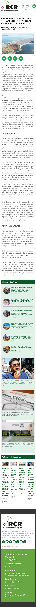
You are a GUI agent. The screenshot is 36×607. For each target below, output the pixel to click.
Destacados (6, 29)
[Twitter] (7, 541)
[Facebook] (3, 541)
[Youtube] (14, 541)
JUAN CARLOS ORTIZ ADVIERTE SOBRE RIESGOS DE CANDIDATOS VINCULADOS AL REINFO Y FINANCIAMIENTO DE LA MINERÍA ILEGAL (21, 348)
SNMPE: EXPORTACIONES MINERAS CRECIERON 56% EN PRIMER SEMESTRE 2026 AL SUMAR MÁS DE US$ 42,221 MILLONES (17, 444)
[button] (4, 58)
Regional (15, 29)
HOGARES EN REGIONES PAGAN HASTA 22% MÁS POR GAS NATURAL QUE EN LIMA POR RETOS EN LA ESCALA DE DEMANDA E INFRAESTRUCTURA (21, 289)
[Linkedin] (21, 541)
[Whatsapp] (17, 541)
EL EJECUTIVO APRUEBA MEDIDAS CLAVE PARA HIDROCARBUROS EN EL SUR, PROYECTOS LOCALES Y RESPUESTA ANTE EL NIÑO (18, 414)
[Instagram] (10, 541)
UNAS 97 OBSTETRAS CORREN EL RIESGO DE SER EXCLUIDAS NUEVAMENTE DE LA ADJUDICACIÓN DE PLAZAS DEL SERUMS (22, 300)
